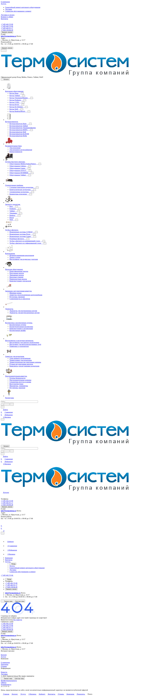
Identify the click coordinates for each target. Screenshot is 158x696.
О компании (5, 662)
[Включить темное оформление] (3, 50)
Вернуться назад (7, 620)
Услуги (3, 657)
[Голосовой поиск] (7, 404)
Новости (4, 672)
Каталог (4, 655)
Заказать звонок (7, 32)
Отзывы (4, 666)
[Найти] (12, 404)
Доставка (8, 9)
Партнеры (4, 664)
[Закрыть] (2, 533)
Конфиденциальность (9, 681)
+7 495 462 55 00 (7, 24)
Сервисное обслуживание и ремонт (18, 11)
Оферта (3, 682)
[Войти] (2, 523)
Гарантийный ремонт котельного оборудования (22, 7)
